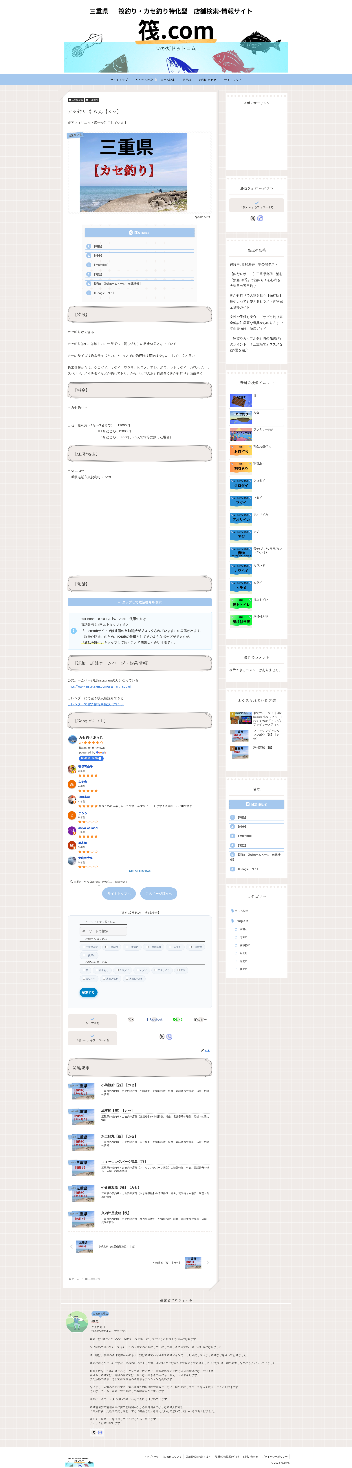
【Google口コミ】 (104, 293)
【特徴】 (98, 246)
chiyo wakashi (88, 828)
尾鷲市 (93, 100)
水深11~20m (135, 978)
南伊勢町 (154, 947)
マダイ (143, 970)
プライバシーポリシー (275, 1456)
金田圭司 (84, 797)
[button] (201, 1019)
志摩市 (133, 947)
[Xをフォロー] (162, 1036)
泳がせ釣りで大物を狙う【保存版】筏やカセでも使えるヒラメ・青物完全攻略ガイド (256, 301)
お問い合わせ (250, 1456)
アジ (182, 970)
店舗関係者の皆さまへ (198, 1456)
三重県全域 (77, 100)
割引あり (103, 970)
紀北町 (176, 947)
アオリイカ (163, 970)
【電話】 (98, 274)
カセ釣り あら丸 (91, 737)
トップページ (151, 1456)
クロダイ (124, 970)
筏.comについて (172, 1456)
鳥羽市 (113, 947)
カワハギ (90, 978)
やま (95, 1321)
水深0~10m (111, 978)
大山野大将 (85, 858)
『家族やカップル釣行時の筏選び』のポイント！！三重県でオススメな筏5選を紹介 (256, 344)
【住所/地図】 (101, 264)
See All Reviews (140, 870)
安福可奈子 (85, 766)
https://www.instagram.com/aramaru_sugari (99, 686)
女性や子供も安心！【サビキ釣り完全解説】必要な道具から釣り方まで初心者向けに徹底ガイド (256, 323)
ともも (82, 812)
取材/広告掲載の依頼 (227, 1456)
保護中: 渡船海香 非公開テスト (254, 264)
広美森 (82, 781)
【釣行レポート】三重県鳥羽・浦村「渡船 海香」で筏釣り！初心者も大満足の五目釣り (256, 280)
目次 (137, 232)
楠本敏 (82, 842)
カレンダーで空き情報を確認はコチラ (96, 704)
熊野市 (90, 955)
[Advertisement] (256, 133)
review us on (89, 758)
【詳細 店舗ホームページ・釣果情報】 (117, 283)
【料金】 (98, 255)
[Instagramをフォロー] (169, 1036)
